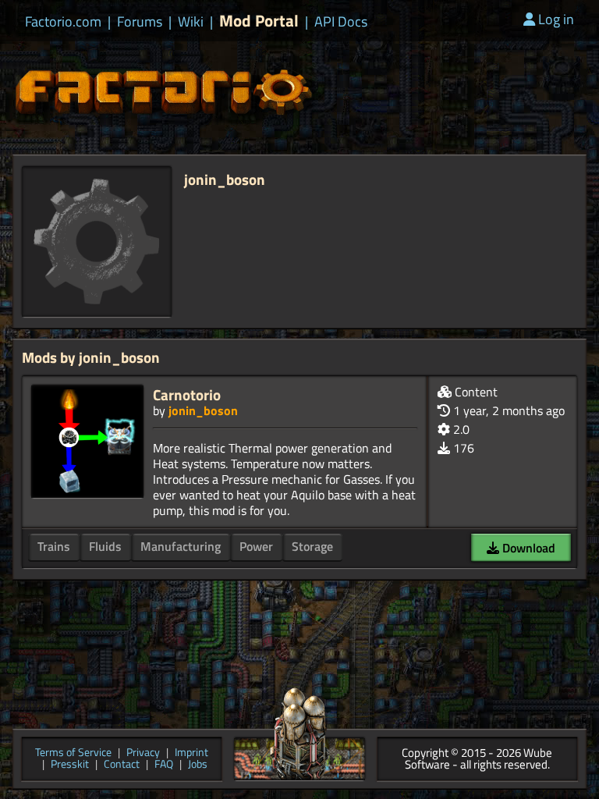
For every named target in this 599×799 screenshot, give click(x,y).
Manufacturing (180, 546)
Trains (53, 546)
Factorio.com (63, 22)
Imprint (191, 753)
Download (527, 547)
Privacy (143, 753)
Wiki (191, 22)
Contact (122, 765)
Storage (312, 546)
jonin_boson (203, 410)
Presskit (70, 765)
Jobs (197, 765)
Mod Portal (259, 20)
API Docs (340, 22)
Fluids (105, 546)
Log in (556, 19)
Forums (139, 22)
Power (256, 546)
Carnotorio (187, 394)
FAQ (163, 765)
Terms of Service (73, 753)
